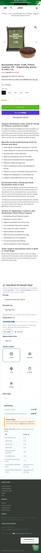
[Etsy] (24, 548)
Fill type (6, 295)
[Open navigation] (5, 7)
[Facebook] (16, 548)
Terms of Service (7, 505)
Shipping (5, 76)
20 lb (26, 92)
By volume (19, 332)
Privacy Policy (6, 508)
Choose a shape (8, 347)
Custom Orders (6, 486)
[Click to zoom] (35, 27)
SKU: (3, 85)
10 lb (21, 92)
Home (4, 13)
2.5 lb (9, 92)
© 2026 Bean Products (7, 550)
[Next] (36, 42)
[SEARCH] (11, 8)
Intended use (7, 305)
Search (4, 503)
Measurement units (10, 336)
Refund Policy (6, 510)
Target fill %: (9, 318)
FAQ (3, 495)
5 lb (15, 92)
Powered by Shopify (19, 550)
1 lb (4, 92)
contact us (22, 423)
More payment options (20, 117)
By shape (7, 332)
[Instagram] (20, 548)
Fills (10, 13)
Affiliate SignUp (6, 488)
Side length (7, 394)
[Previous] (5, 42)
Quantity (4, 100)
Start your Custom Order (20, 4)
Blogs (3, 493)
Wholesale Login (7, 491)
